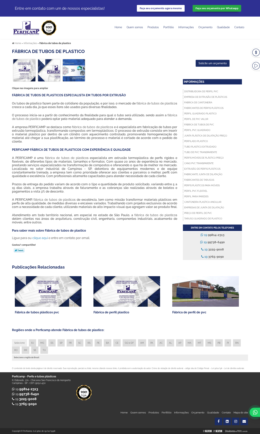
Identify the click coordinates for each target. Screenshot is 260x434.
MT (199, 343)
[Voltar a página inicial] (26, 27)
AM (142, 343)
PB (219, 343)
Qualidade (213, 412)
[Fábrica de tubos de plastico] (24, 70)
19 (213, 235)
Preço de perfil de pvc (198, 213)
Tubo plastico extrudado (200, 146)
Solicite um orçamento (213, 63)
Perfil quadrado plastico (200, 113)
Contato (239, 27)
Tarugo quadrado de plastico (203, 218)
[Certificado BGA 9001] (49, 27)
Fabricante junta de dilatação (203, 174)
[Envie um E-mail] (244, 421)
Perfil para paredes (196, 196)
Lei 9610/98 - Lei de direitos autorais (227, 368)
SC (79, 343)
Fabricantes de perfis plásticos (203, 108)
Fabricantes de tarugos (199, 180)
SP (61, 343)
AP (179, 343)
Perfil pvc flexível (195, 191)
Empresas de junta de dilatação (204, 207)
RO (16, 350)
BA (107, 343)
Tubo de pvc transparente (200, 152)
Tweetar (19, 250)
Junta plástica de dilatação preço (205, 135)
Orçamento (205, 27)
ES (52, 343)
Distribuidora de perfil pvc (201, 91)
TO (44, 350)
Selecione (19, 343)
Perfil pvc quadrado (197, 130)
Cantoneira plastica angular (202, 202)
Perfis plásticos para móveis (202, 185)
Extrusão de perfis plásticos (202, 169)
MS (209, 343)
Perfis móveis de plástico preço (204, 157)
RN (236, 343)
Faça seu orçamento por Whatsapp (216, 8)
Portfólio (168, 27)
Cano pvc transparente (199, 163)
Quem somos (135, 27)
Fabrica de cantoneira (198, 102)
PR (70, 343)
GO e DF (129, 343)
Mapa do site (241, 412)
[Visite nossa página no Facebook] (218, 421)
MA (189, 343)
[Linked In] (227, 421)
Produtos (153, 27)
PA (151, 343)
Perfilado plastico (196, 141)
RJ (32, 343)
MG (42, 343)
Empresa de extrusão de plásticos (205, 97)
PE (98, 343)
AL (170, 343)
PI (228, 343)
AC (161, 343)
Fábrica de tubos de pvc (199, 124)
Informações (186, 27)
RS (89, 343)
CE (117, 343)
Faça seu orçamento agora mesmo (161, 8)
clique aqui (40, 238)
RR (25, 350)
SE (34, 350)
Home (118, 27)
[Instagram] (235, 421)
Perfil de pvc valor (196, 119)
